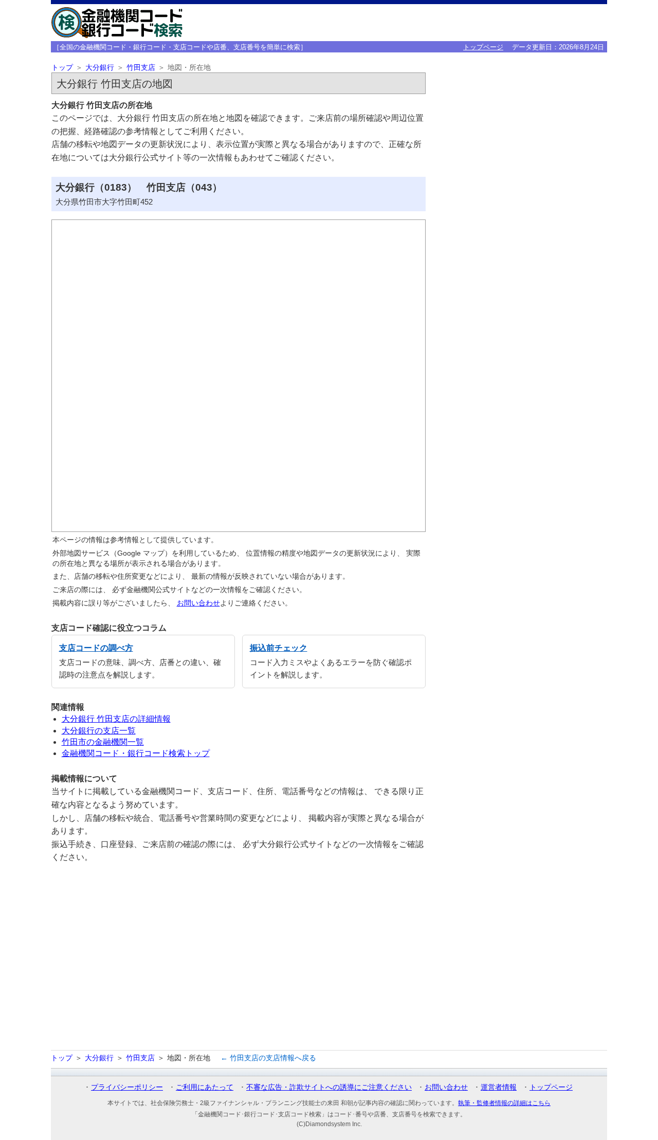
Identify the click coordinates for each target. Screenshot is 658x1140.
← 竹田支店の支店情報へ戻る (268, 1058)
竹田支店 (140, 67)
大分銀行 (99, 67)
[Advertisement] (238, 957)
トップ (62, 67)
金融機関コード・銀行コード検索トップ (136, 753)
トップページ (483, 47)
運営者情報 (499, 1087)
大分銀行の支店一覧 (99, 730)
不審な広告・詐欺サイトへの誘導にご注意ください (329, 1087)
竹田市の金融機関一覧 (103, 742)
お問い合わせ (198, 603)
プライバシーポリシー (127, 1087)
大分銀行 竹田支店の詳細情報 (116, 718)
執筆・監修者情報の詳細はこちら (504, 1103)
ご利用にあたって (204, 1087)
